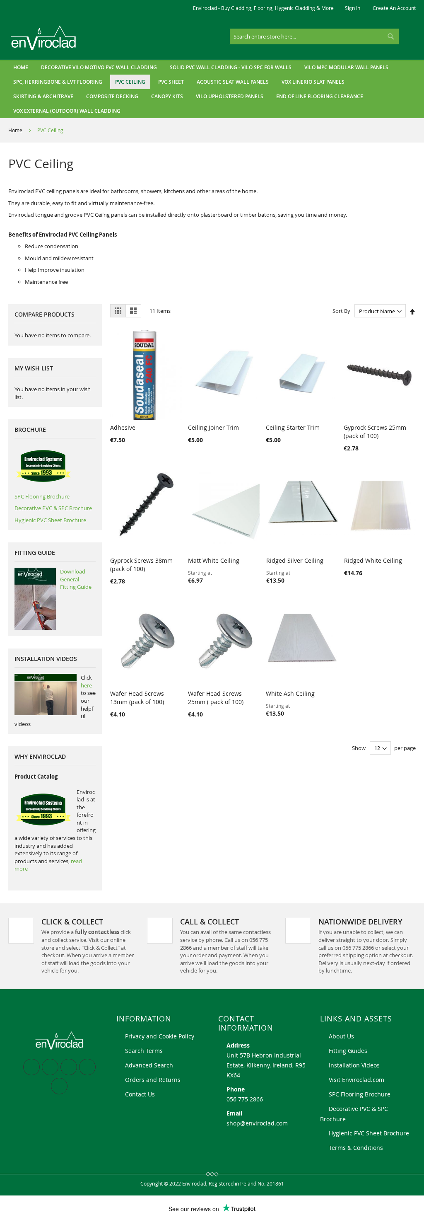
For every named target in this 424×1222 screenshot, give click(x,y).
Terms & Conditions (356, 1148)
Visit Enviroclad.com (356, 1080)
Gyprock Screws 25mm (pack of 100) (375, 431)
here (86, 685)
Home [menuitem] (20, 67)
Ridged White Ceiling (373, 560)
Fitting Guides (348, 1051)
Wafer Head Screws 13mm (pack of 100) (137, 698)
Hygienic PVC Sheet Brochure (50, 520)
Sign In (352, 8)
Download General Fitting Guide (76, 579)
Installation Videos (354, 1065)
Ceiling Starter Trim (293, 427)
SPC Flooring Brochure (42, 496)
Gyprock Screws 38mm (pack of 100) (141, 565)
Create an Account (394, 8)
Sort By (341, 311)
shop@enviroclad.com (257, 1123)
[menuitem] (99, 67)
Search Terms (144, 1051)
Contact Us (140, 1094)
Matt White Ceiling (213, 560)
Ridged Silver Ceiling (294, 560)
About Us (341, 1036)
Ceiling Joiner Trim (213, 427)
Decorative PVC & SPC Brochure (53, 508)
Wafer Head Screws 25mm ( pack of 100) (215, 698)
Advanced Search (149, 1065)
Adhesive (122, 427)
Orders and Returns (153, 1080)
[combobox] (314, 36)
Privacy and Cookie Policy (159, 1036)
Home (16, 130)
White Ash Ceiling (290, 693)
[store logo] (43, 37)
